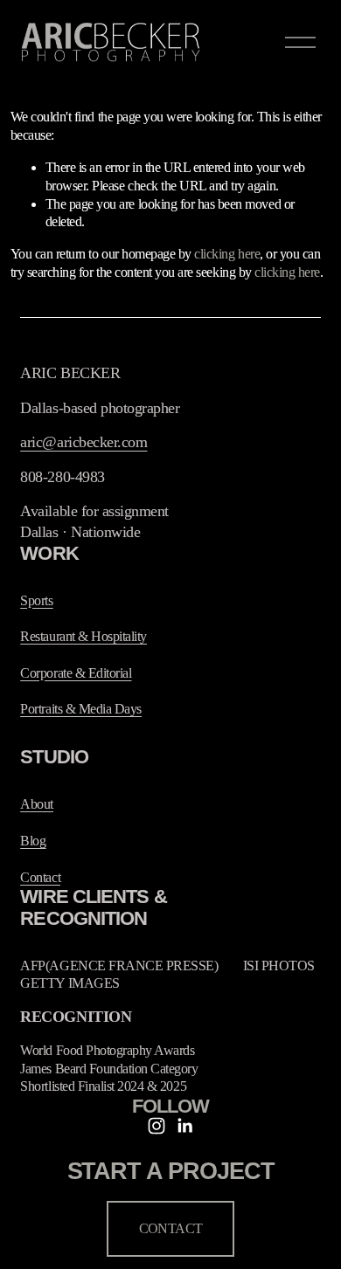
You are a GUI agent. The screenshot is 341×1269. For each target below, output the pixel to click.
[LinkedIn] (184, 1126)
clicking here (227, 253)
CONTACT (171, 1228)
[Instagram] (156, 1126)
